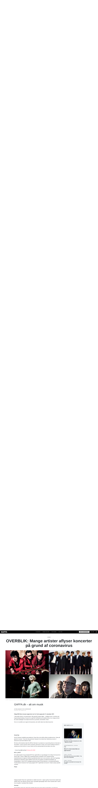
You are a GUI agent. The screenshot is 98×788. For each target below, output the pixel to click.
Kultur (60, 631)
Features (54, 631)
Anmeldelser (46, 631)
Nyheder (38, 631)
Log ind (92, 631)
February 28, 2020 (31, 750)
